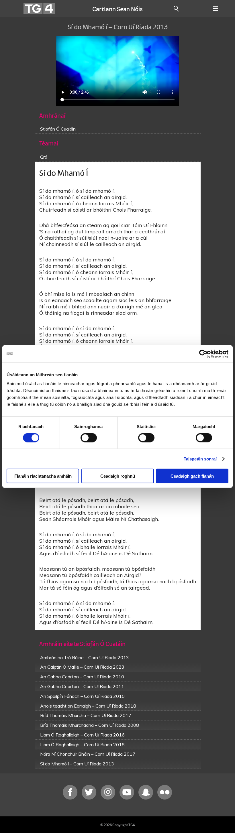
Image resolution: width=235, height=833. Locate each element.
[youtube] (128, 798)
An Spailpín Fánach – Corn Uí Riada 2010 (82, 696)
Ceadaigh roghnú (117, 476)
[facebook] (71, 798)
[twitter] (90, 798)
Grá (43, 157)
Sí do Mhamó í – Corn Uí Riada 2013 (77, 764)
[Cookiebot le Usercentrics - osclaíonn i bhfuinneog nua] (203, 353)
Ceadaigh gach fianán (192, 476)
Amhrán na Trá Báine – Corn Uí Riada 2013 (84, 657)
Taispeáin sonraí (200, 458)
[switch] (89, 437)
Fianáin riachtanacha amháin (43, 476)
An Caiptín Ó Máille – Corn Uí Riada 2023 (82, 667)
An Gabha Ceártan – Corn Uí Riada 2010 (82, 677)
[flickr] (164, 798)
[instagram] (109, 798)
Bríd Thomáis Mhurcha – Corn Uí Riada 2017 (85, 715)
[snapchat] (146, 798)
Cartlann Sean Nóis (117, 8)
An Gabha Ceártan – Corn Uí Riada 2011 (82, 686)
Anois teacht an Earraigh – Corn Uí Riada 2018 (88, 706)
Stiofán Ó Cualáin (58, 129)
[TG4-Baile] (39, 8)
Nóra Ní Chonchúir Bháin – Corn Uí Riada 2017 (87, 754)
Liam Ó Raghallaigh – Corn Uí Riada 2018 (82, 744)
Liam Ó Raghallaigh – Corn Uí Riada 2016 (82, 735)
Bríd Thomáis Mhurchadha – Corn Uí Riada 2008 (89, 725)
